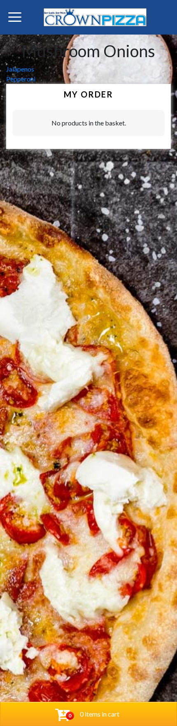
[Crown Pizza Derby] (95, 17)
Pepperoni (20, 79)
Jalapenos (20, 69)
